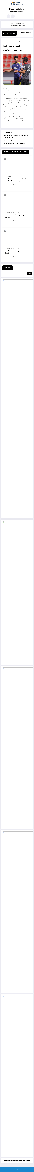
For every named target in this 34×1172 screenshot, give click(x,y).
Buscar (7, 267)
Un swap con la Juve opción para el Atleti (15, 216)
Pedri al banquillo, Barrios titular (14, 144)
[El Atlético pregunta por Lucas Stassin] (17, 238)
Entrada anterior (8, 132)
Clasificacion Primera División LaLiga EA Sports (17, 1160)
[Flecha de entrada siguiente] (29, 143)
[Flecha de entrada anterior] (29, 135)
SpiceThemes (27, 1169)
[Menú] (3, 16)
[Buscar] (8, 16)
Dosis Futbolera (16, 9)
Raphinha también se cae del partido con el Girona (16, 136)
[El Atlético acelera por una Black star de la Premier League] (17, 166)
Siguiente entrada (8, 141)
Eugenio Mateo (11, 176)
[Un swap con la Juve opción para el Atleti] (17, 202)
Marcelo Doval (8, 41)
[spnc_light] (13, 16)
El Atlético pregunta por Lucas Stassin (15, 252)
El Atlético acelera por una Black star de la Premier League (15, 180)
